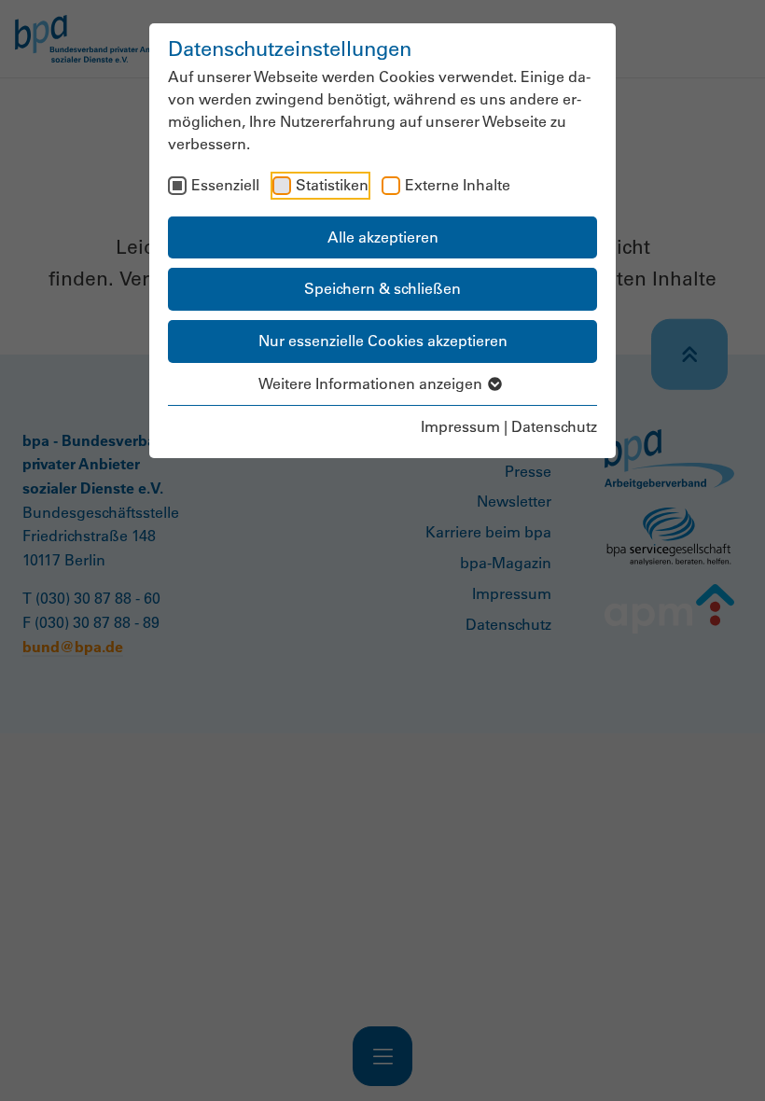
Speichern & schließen (382, 288)
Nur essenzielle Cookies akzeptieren (383, 340)
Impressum (460, 426)
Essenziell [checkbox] (225, 184)
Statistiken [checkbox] (332, 184)
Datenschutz (554, 426)
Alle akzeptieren (382, 237)
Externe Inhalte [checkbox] (457, 184)
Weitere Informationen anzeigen (372, 383)
